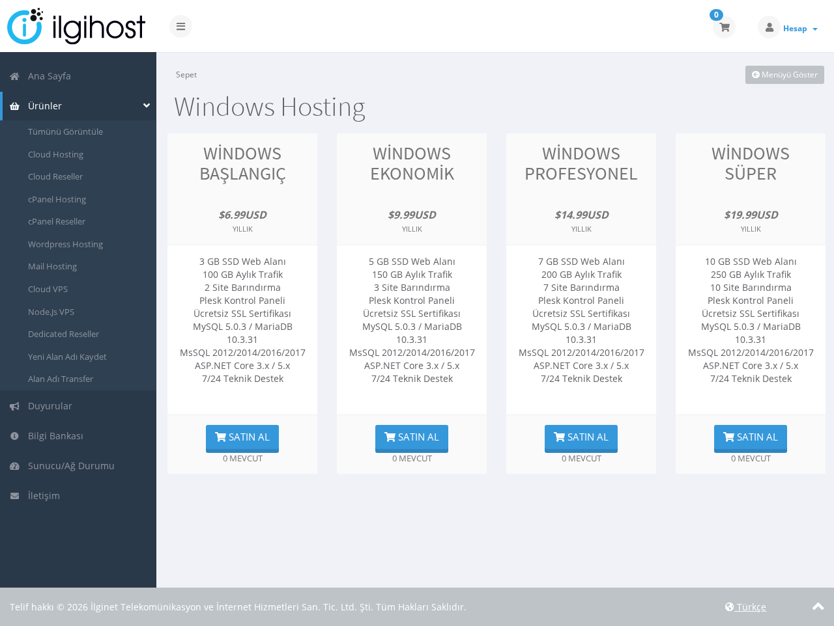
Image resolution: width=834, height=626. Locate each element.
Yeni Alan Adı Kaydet (67, 356)
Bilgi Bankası (53, 435)
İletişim (41, 495)
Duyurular (47, 406)
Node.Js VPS (51, 312)
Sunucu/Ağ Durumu (69, 465)
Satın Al (248, 436)
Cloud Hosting (55, 154)
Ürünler (42, 106)
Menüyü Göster (789, 74)
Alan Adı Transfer (60, 379)
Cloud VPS (48, 289)
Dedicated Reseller (63, 334)
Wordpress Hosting (65, 244)
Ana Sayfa (47, 76)
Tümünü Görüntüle (65, 131)
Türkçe (750, 607)
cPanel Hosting (57, 199)
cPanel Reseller (56, 221)
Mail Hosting (52, 266)
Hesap (797, 28)
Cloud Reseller (55, 176)
